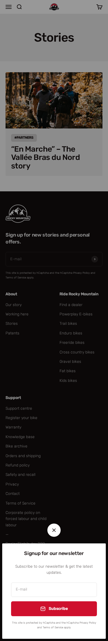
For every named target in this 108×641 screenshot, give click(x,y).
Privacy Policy (87, 622)
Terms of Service (53, 627)
